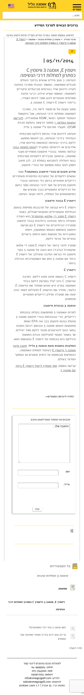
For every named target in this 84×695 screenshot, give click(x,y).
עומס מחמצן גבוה (24, 147)
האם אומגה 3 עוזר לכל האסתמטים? (47, 627)
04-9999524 (38, 667)
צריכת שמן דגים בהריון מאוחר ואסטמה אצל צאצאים (43, 637)
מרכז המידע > (68, 39)
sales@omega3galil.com (37, 682)
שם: (67, 472)
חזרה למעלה (75, 648)
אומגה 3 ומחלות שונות (49, 39)
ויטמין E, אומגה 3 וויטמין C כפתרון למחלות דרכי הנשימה (36, 605)
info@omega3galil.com (38, 678)
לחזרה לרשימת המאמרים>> (59, 396)
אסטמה (31, 39)
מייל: (67, 484)
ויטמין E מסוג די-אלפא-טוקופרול (53, 216)
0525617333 (37, 674)
